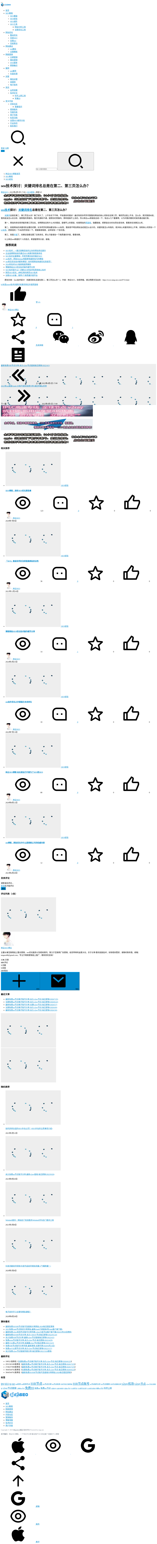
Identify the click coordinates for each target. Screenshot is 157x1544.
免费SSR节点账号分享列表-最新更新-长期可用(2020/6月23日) (30, 1346)
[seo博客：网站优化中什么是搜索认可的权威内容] (33, 838)
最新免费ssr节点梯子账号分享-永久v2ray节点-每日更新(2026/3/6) (31, 1010)
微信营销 (13, 60)
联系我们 (13, 126)
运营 (7, 76)
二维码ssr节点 (21, 1388)
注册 (7, 148)
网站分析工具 (20, 27)
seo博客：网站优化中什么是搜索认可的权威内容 (25, 843)
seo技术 (5, 209)
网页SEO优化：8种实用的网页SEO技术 (21, 273)
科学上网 (108, 1388)
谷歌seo (13, 41)
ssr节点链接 (105, 1384)
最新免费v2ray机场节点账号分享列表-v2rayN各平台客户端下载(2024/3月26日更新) (39, 1332)
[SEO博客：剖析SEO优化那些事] (33, 485)
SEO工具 (13, 24)
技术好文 (13, 93)
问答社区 (13, 104)
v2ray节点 (140, 1383)
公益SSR (53, 1388)
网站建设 (9, 46)
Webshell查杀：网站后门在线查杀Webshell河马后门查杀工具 (30, 1220)
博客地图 (9, 1420)
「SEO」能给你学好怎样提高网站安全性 (22, 561)
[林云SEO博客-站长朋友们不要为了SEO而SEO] (33, 767)
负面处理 (13, 74)
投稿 (3, 151)
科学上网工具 (20, 96)
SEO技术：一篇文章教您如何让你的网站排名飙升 (26, 251)
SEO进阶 (13, 21)
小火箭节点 (74, 1388)
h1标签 (3, 230)
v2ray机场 (127, 1383)
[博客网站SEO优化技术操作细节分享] (33, 626)
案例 (7, 68)
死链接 (88, 223)
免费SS (29, 1387)
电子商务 (13, 85)
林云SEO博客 (18, 1430)
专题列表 (13, 112)
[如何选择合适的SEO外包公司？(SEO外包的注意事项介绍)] (33, 1124)
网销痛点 (13, 65)
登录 (3, 148)
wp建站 (13, 49)
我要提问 (18, 107)
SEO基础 (13, 16)
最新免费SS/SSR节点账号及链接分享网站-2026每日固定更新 (30, 1326)
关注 (37, 989)
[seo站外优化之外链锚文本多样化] (33, 697)
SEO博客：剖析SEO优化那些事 (18, 491)
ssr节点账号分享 (95, 1384)
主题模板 (13, 52)
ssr (13, 1383)
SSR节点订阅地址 (66, 1384)
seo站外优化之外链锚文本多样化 (19, 702)
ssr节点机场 (56, 1384)
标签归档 (13, 118)
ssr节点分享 (47, 1384)
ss (10, 1383)
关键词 (7, 215)
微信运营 (13, 79)
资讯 (7, 87)
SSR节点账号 (81, 1383)
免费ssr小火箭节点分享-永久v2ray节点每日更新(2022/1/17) (29, 1348)
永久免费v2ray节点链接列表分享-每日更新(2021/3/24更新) (29, 1351)
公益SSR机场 (60, 1388)
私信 (77, 989)
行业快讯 (13, 123)
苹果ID (17, 98)
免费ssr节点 (46, 1388)
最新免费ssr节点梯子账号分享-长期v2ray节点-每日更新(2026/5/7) (31, 1005)
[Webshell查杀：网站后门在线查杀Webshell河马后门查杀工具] (33, 1216)
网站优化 (9, 32)
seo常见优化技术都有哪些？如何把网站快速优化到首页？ (29, 262)
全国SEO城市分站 (17, 120)
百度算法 (13, 43)
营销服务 (13, 109)
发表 (3, 888)
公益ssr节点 (67, 1388)
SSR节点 (36, 1383)
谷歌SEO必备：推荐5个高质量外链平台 (22, 275)
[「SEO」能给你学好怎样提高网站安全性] (33, 556)
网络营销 (9, 54)
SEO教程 (9, 13)
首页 (7, 10)
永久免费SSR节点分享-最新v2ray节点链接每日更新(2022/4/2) (30, 1337)
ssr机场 (18, 1384)
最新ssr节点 (99, 1388)
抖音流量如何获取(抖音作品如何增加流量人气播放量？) (28, 1266)
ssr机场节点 (25, 1384)
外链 (15, 235)
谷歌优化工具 (20, 30)
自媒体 (13, 82)
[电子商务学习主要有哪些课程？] (33, 1307)
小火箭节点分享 (82, 1388)
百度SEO (13, 38)
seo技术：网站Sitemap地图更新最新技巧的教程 (24, 259)
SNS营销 (13, 63)
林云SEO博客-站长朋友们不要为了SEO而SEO (24, 772)
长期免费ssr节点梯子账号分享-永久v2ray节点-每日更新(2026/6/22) (32, 1002)
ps (7, 284)
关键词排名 (25, 209)
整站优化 (13, 35)
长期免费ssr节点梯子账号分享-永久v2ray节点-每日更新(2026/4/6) (31, 1007)
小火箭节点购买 (91, 1388)
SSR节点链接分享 (115, 1384)
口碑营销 (13, 57)
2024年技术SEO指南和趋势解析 (18, 264)
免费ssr (37, 1388)
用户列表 (13, 115)
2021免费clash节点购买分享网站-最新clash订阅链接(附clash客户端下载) (34, 1329)
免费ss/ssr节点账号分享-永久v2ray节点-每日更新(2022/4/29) (29, 1340)
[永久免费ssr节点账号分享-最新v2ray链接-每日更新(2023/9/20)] (33, 1170)
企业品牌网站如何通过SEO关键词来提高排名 (24, 253)
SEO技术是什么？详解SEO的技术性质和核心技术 (26, 270)
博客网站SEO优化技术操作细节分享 (20, 267)
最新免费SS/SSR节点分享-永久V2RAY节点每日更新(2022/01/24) (31, 1335)
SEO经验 (13, 19)
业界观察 (13, 90)
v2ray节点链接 (9, 1388)
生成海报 (39, 345)
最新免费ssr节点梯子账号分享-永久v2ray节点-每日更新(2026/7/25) (32, 999)
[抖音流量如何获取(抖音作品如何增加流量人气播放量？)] (33, 1262)
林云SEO (4, 192)
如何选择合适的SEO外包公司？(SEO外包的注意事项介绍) (29, 1129)
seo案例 (13, 71)
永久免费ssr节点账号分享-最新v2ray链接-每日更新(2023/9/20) (30, 1174)
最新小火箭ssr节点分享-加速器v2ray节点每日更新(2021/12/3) (30, 1343)
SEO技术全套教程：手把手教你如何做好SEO (24, 256)
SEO (6, 1383)
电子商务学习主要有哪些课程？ (18, 1312)
